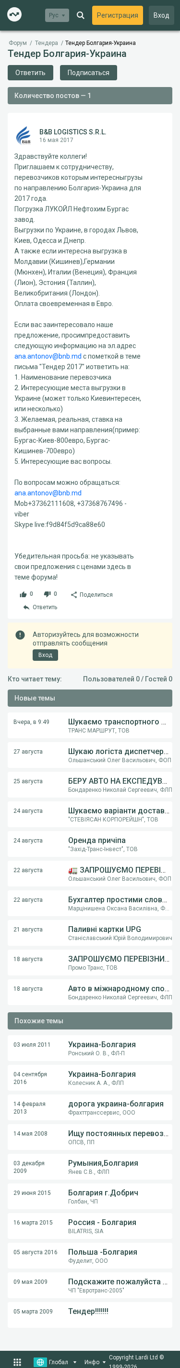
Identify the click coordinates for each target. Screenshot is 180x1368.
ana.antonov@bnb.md (48, 356)
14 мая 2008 (30, 1133)
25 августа (28, 781)
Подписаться (88, 73)
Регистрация (117, 15)
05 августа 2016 (35, 1252)
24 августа (28, 811)
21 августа (28, 929)
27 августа (28, 751)
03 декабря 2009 (29, 1167)
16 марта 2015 (33, 1222)
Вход (161, 15)
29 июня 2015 (32, 1193)
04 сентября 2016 (30, 1078)
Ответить (30, 73)
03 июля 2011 (32, 1044)
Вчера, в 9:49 (31, 722)
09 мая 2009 (30, 1282)
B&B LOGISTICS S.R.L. (73, 132)
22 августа (28, 870)
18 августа (28, 959)
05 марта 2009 (33, 1311)
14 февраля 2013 (29, 1108)
